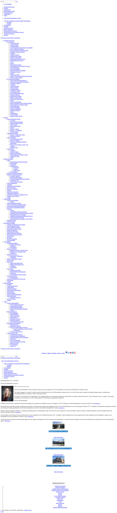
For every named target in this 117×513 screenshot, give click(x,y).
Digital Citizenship (60, 487)
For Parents (43, 353)
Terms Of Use (27, 510)
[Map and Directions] (58, 429)
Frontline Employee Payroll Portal (60, 490)
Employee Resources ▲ (58, 483)
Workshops (54, 353)
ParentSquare (60, 500)
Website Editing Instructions (60, 507)
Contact (63, 353)
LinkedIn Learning (60, 497)
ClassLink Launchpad (60, 486)
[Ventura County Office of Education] (10, 38)
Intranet (60, 494)
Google (60, 493)
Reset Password (60, 503)
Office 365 (60, 499)
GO (17, 1)
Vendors (59, 353)
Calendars (49, 353)
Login (2, 511)
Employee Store (60, 491)
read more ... (97, 403)
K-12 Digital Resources (60, 496)
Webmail (60, 506)
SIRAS (60, 504)
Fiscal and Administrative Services (12, 18)
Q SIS (60, 501)
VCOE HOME (8, 4)
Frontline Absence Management (60, 489)
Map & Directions (58, 437)
